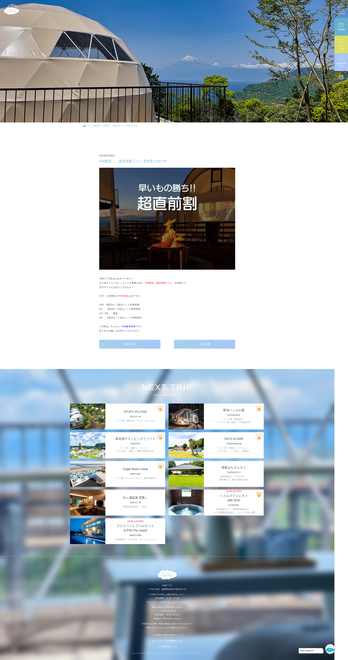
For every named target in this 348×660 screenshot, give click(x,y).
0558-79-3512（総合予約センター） (168, 594)
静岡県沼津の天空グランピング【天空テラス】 (158, 653)
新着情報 (96, 126)
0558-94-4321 (168, 611)
